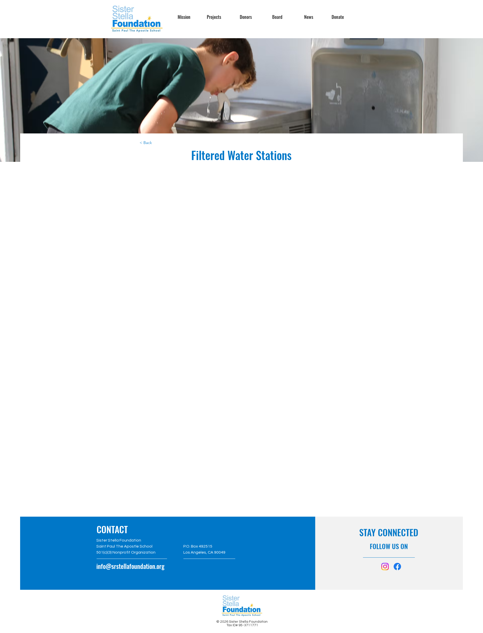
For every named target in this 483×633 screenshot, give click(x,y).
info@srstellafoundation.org (130, 566)
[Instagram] (385, 566)
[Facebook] (397, 566)
